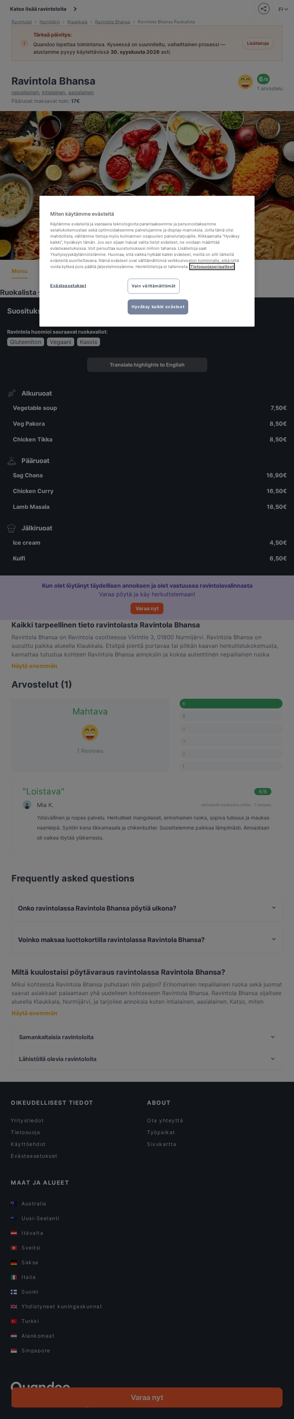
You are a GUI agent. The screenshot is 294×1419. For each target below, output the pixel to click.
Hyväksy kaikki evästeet (158, 306)
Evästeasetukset (68, 285)
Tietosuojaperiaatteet (212, 266)
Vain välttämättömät (154, 285)
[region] (147, 261)
